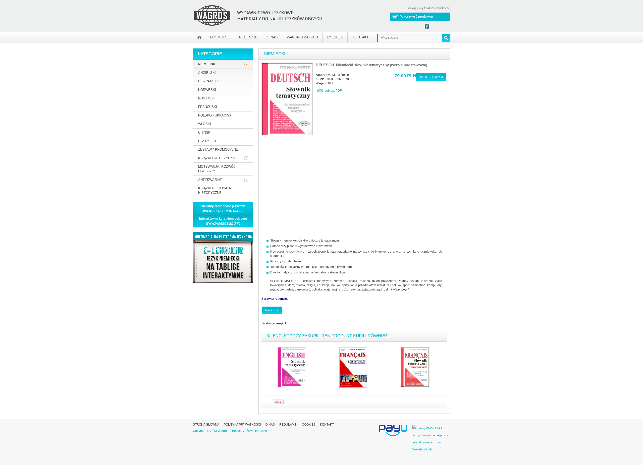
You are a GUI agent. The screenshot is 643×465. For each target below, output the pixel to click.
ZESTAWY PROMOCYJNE (218, 149)
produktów (424, 16)
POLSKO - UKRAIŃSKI (215, 115)
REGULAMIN (288, 424)
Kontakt (327, 424)
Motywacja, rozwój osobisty (216, 169)
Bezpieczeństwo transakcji (250, 431)
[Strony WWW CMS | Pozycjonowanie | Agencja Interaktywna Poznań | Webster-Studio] (431, 428)
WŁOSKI (204, 124)
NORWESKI (207, 90)
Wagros (223, 431)
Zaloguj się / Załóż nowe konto (429, 8)
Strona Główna (206, 424)
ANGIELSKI (207, 73)
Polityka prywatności (242, 424)
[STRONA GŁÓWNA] (199, 37)
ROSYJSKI (206, 98)
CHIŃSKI (204, 132)
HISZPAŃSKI (208, 81)
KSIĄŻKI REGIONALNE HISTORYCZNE (216, 190)
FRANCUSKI (207, 107)
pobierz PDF (333, 90)
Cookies (308, 424)
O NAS (270, 424)
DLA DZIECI (207, 141)
